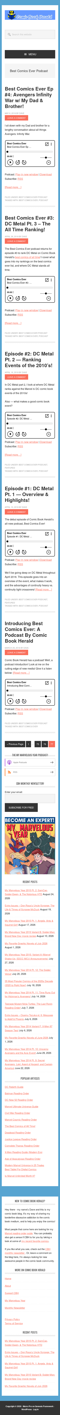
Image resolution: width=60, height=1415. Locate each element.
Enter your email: (14, 792)
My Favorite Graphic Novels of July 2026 (26, 943)
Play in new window (26, 174)
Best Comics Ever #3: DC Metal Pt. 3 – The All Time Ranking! (29, 223)
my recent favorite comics (35, 1241)
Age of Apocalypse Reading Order (22, 1158)
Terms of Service (14, 1323)
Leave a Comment (16, 117)
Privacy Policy (12, 1319)
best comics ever (28, 200)
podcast (43, 200)
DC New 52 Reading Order (19, 1099)
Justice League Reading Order (21, 1139)
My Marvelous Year (15, 1300)
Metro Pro (27, 1406)
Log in (36, 1409)
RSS (20, 179)
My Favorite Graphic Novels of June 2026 (26, 1037)
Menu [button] (32, 54)
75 (38, 744)
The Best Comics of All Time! (20, 1126)
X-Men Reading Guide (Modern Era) (23, 1152)
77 (52, 744)
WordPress (26, 1409)
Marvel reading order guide (19, 1233)
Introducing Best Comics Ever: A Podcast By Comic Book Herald (26, 632)
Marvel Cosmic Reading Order (21, 1119)
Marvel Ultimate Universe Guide (21, 1106)
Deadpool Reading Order (18, 1132)
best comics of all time (27, 257)
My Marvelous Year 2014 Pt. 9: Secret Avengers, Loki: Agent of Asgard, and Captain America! (28, 1064)
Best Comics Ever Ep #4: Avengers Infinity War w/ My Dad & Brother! (29, 97)
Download (46, 174)
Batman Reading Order (17, 1093)
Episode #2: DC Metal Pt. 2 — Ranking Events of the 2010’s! (29, 359)
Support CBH (12, 1293)
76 (45, 744)
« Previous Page (15, 744)
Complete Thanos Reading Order (22, 1145)
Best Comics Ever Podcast (33, 197)
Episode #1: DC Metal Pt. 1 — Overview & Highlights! (29, 494)
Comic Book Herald (30, 14)
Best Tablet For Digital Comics (20, 1169)
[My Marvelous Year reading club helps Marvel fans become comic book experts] (30, 873)
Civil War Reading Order (17, 1113)
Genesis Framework (44, 1406)
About (8, 1285)
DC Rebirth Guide (14, 1086)
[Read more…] (13, 187)
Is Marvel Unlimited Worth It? (20, 1175)
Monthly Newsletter (15, 1307)
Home (8, 1278)
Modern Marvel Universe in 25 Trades (24, 1165)
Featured (10, 467)
